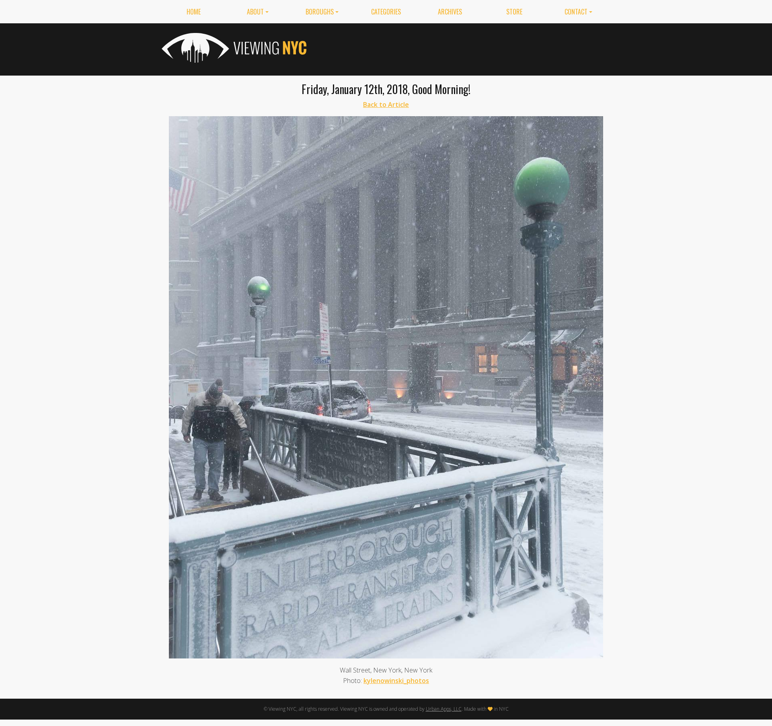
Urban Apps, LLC (444, 708)
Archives (450, 11)
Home (194, 11)
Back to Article (386, 104)
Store (514, 11)
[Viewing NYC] (233, 48)
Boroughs (320, 11)
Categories (386, 11)
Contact (576, 11)
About (255, 11)
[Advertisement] (464, 48)
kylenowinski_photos (396, 680)
